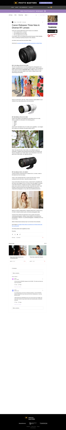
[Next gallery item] (42, 86)
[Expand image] (27, 86)
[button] (16, 7)
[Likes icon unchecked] (15, 284)
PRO (15, 15)
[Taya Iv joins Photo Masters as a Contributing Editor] (18, 250)
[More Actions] (42, 279)
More (26, 15)
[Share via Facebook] (12, 234)
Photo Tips (21, 15)
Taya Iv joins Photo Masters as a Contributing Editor (16, 258)
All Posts (10, 15)
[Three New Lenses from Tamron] (37, 250)
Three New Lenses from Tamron (36, 257)
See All (45, 243)
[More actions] (42, 22)
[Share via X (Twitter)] (14, 234)
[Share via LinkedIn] (17, 234)
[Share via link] (19, 234)
